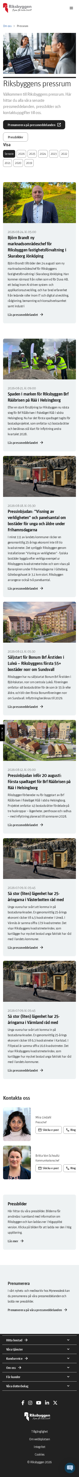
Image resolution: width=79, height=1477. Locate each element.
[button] (70, 1468)
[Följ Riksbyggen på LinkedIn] (47, 1403)
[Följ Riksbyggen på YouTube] (38, 1403)
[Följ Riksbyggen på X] (55, 1403)
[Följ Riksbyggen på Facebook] (22, 1403)
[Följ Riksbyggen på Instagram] (30, 1403)
